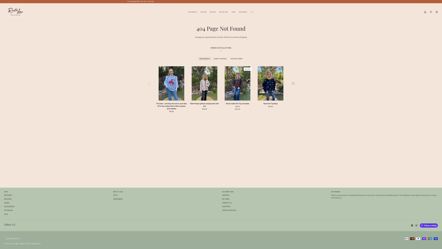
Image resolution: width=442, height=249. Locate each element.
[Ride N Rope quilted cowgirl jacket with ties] (204, 83)
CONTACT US (226, 203)
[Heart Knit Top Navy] (270, 83)
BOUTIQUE (8, 199)
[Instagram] (416, 225)
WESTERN (8, 195)
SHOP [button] (6, 192)
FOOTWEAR (8, 210)
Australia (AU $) (12, 239)
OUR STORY (226, 206)
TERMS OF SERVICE (229, 210)
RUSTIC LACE (10, 244)
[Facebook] (412, 225)
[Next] (293, 83)
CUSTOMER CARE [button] (228, 192)
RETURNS (225, 199)
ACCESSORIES (9, 206)
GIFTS (115, 195)
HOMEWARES (118, 199)
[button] (203, 12)
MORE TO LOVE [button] (118, 192)
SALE (6, 214)
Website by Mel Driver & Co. (30, 244)
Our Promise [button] (335, 192)
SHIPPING (225, 195)
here (229, 37)
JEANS (6, 203)
